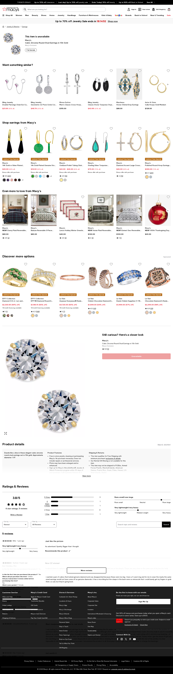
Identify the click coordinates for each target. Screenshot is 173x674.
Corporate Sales (93, 601)
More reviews (86, 570)
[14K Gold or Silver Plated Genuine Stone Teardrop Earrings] (15, 141)
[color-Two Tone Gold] (32, 315)
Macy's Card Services (38, 614)
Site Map (91, 626)
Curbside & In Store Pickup (68, 597)
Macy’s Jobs (92, 618)
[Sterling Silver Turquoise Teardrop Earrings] (101, 141)
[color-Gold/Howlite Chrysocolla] (40, 176)
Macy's (28, 40)
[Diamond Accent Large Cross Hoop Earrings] (129, 141)
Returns (4, 614)
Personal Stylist (64, 622)
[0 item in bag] (169, 9)
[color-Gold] (61, 180)
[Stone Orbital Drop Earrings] (129, 84)
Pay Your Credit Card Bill (39, 618)
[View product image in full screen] (5, 433)
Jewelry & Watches (13, 26)
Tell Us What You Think (66, 643)
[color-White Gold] (150, 177)
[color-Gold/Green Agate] (32, 176)
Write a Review (16, 515)
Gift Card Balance (37, 609)
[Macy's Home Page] (10, 9)
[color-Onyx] (4, 180)
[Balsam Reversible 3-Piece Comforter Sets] (43, 210)
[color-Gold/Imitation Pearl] (44, 176)
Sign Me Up (143, 601)
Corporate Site (92, 605)
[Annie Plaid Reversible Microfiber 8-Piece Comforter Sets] (101, 210)
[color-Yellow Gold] (146, 177)
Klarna (4, 601)
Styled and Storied (94, 635)
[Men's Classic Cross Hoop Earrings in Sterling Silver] (72, 84)
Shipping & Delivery (9, 618)
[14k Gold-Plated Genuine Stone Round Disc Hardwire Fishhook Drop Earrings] (43, 141)
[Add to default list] (25, 70)
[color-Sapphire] (11, 315)
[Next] (168, 84)
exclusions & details (113, 458)
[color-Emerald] (4, 315)
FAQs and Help (7, 597)
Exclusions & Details (131, 625)
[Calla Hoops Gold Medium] (158, 84)
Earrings (24, 26)
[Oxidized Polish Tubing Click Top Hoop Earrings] (72, 141)
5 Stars (47, 497)
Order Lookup (7, 605)
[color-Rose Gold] (61, 315)
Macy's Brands (64, 614)
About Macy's (92, 597)
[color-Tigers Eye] (15, 180)
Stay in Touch (63, 626)
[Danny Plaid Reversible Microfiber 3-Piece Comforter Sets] (15, 210)
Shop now (113, 21)
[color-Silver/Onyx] (19, 180)
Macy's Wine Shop (65, 618)
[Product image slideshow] (43, 385)
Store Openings (64, 635)
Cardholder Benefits (37, 601)
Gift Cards (34, 605)
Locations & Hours (65, 601)
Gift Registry (63, 648)
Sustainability (92, 631)
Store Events (63, 631)
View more (86, 476)
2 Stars (47, 510)
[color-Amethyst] (8, 180)
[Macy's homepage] (3, 27)
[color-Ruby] (8, 315)
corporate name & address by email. (123, 669)
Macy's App (63, 605)
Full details (31, 50)
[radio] (4, 180)
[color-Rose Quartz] (11, 180)
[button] (43, 385)
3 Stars (47, 506)
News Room (92, 622)
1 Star (47, 514)
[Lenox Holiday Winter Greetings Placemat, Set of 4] (72, 210)
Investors (90, 609)
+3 (22, 180)
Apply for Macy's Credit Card (40, 597)
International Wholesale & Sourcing (99, 614)
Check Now (144, 625)
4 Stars (47, 501)
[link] (15, 105)
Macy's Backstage (65, 609)
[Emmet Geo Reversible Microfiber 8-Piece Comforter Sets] (129, 210)
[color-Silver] (65, 180)
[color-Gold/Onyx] (47, 176)
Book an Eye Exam (65, 639)
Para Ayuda (6, 609)
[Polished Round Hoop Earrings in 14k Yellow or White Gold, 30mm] (158, 141)
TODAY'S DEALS (23, 2)
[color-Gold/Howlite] (36, 176)
